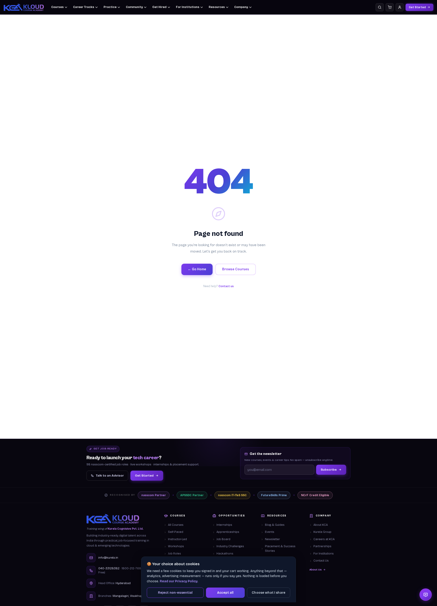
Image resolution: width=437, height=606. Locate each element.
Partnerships (322, 546)
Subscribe (329, 470)
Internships (224, 525)
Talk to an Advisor (110, 475)
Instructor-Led (177, 539)
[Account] (400, 7)
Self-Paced (175, 532)
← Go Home (197, 269)
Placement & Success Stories (280, 548)
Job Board (223, 539)
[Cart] (390, 7)
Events (269, 532)
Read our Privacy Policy (179, 581)
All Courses (175, 525)
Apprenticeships (227, 532)
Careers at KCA (324, 539)
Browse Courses (235, 269)
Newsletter (272, 539)
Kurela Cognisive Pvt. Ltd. (125, 528)
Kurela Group (322, 532)
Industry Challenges (230, 546)
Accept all (225, 593)
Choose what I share (268, 593)
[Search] (380, 7)
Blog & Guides (275, 525)
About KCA (320, 525)
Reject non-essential (175, 593)
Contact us (226, 286)
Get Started (417, 7)
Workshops (176, 546)
